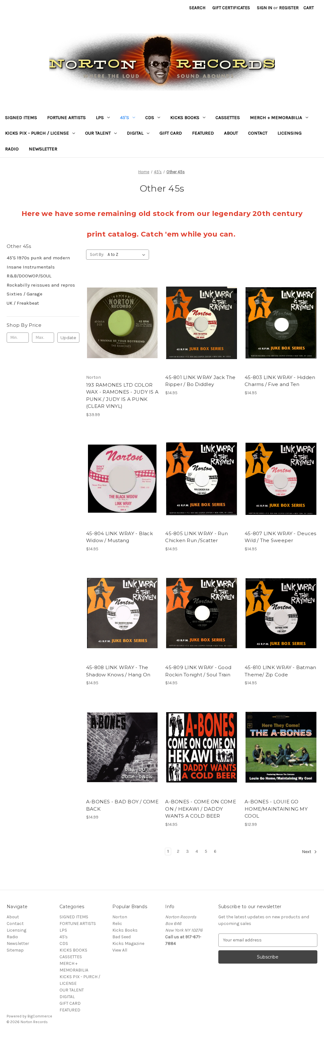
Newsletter (43, 149)
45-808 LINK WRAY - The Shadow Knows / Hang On (118, 671)
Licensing (289, 133)
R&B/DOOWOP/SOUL (29, 276)
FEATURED (203, 133)
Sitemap (15, 950)
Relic (117, 923)
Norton (119, 917)
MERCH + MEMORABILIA (276, 117)
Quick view (121, 311)
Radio (12, 149)
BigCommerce (40, 1016)
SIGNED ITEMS (21, 117)
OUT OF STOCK (201, 334)
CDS (149, 117)
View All (119, 950)
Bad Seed (121, 937)
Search (197, 7)
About (231, 133)
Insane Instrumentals (31, 267)
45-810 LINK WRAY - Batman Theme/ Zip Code (280, 671)
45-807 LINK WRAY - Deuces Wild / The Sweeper (280, 537)
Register (289, 7)
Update (68, 337)
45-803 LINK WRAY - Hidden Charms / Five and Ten (280, 381)
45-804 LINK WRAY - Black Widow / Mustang (119, 537)
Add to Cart (122, 334)
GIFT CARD (170, 133)
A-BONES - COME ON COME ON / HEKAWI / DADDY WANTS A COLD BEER (200, 809)
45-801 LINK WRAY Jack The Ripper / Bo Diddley (200, 381)
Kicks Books (125, 930)
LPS (100, 117)
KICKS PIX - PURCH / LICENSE (37, 133)
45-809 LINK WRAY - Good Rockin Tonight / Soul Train (198, 671)
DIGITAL (135, 133)
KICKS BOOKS (184, 117)
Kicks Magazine (128, 943)
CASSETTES (227, 117)
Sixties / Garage (24, 294)
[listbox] (128, 254)
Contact (257, 133)
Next (307, 851)
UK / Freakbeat (23, 303)
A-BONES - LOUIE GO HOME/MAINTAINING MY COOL (276, 809)
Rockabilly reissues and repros (41, 285)
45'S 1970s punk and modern (38, 258)
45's (124, 117)
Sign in (264, 7)
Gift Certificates (231, 7)
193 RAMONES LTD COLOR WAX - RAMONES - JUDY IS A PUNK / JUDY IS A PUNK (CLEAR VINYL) (122, 395)
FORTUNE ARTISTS (66, 117)
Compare (120, 323)
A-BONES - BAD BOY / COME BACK (122, 805)
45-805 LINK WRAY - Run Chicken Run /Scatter (196, 537)
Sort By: (97, 254)
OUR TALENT (98, 133)
